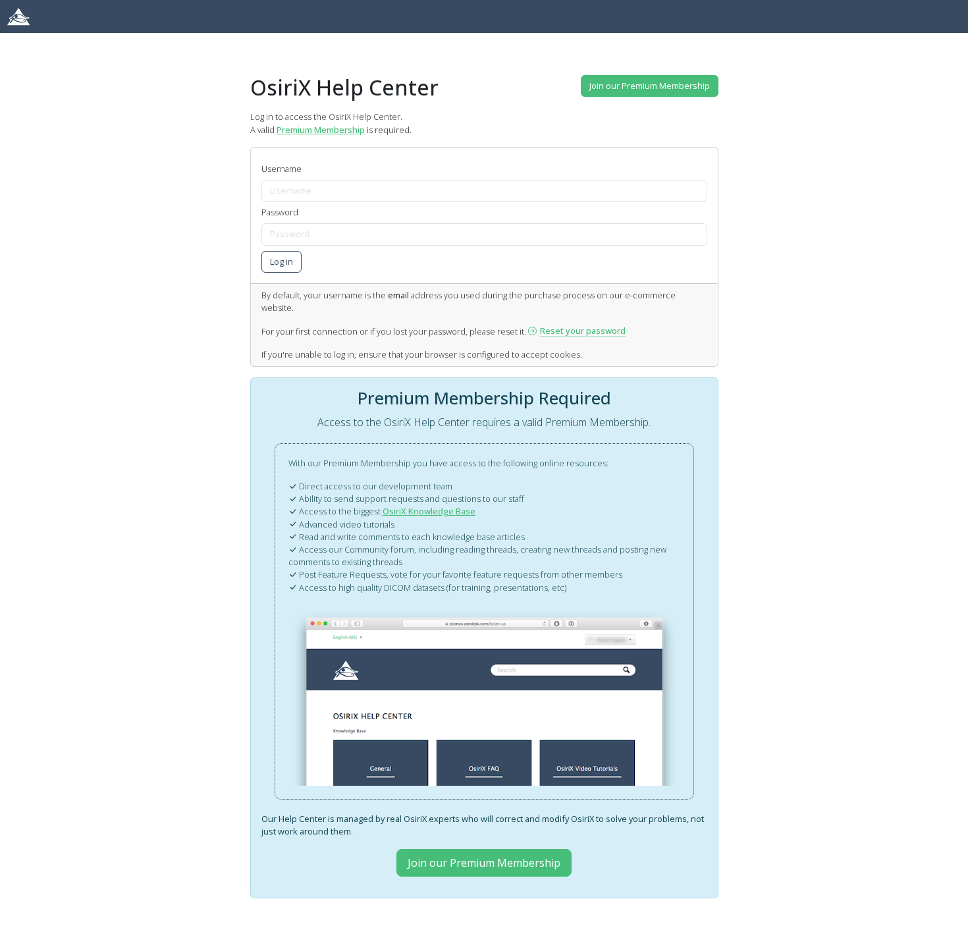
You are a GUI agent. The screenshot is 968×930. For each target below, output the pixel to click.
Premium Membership (321, 130)
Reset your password (583, 331)
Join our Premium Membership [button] (649, 86)
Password (279, 212)
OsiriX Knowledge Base (429, 511)
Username (281, 169)
